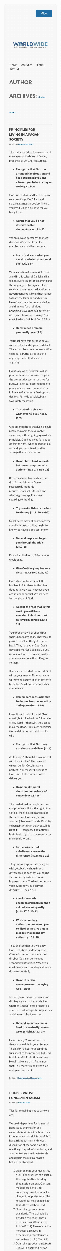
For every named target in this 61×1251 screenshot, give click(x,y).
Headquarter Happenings (29, 1078)
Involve (14, 69)
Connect (27, 65)
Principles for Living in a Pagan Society (24, 134)
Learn (40, 65)
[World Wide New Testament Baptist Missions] (30, 52)
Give (44, 13)
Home (13, 65)
